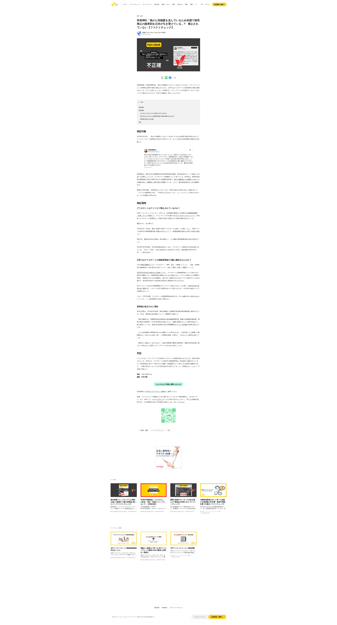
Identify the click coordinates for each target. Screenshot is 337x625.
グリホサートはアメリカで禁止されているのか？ (153, 113)
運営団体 (156, 607)
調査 (191, 4)
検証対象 (141, 107)
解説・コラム (166, 4)
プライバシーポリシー (176, 607)
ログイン (207, 4)
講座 (186, 4)
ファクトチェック (134, 4)
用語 (173, 4)
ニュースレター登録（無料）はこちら (168, 384)
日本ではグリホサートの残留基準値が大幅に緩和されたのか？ (157, 116)
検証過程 (141, 110)
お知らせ (180, 4)
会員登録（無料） (219, 4)
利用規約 (164, 607)
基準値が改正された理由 (147, 119)
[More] (196, 4)
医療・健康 (140, 16)
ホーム (125, 4)
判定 (140, 122)
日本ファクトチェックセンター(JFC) (154, 32)
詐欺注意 (156, 4)
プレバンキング (147, 4)
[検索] (201, 4)
